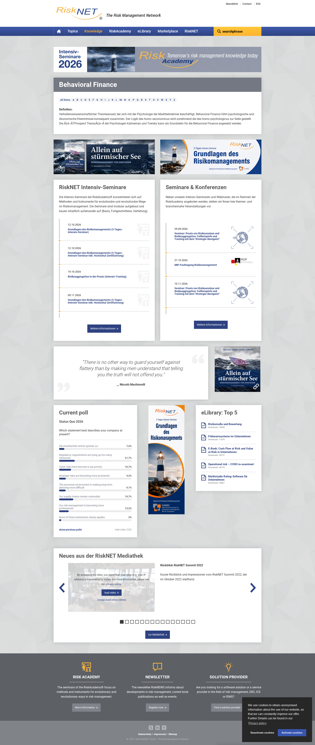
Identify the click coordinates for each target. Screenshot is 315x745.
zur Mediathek (156, 634)
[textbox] (237, 31)
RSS (258, 3)
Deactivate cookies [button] (262, 732)
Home (59, 31)
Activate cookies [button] (292, 732)
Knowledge (93, 31)
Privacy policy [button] (257, 723)
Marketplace (168, 31)
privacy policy (113, 584)
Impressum (160, 734)
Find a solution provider (227, 707)
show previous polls (70, 529)
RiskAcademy (120, 31)
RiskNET (191, 31)
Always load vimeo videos (111, 599)
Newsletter (232, 3)
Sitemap (172, 734)
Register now (156, 707)
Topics (72, 31)
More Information (85, 707)
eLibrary (144, 31)
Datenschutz (144, 734)
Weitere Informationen (102, 328)
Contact (247, 3)
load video (110, 592)
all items (65, 99)
